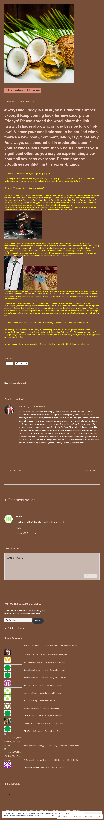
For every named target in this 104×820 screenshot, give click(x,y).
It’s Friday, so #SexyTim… (50, 708)
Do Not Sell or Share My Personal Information (62, 810)
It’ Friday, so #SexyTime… (53, 715)
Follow (38, 621)
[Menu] (97, 6)
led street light (30, 662)
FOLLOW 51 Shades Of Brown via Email (23, 604)
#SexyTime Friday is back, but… (55, 654)
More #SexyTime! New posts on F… (63, 645)
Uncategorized (20, 383)
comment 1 (31, 101)
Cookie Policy (49, 815)
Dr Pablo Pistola (38, 406)
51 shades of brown (22, 90)
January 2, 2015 (13, 101)
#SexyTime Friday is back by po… (52, 677)
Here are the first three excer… (53, 767)
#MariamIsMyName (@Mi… (36, 745)
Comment (91, 576)
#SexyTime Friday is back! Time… (48, 685)
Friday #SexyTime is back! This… (47, 731)
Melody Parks (30, 708)
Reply (33, 533)
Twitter (7, 792)
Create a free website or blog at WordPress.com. (23, 810)
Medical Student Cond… (34, 645)
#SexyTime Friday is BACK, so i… (46, 700)
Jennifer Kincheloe (32, 723)
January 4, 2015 (22, 533)
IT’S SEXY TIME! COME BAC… (65, 760)
